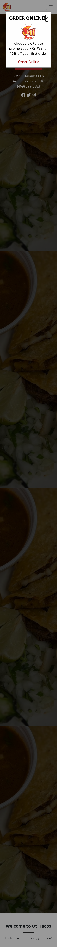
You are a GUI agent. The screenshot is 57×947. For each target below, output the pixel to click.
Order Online (28, 61)
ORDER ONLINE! (27, 18)
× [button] (46, 18)
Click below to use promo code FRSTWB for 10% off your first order (28, 48)
